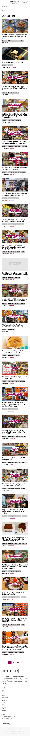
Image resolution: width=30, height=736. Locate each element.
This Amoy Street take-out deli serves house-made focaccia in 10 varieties (15, 168)
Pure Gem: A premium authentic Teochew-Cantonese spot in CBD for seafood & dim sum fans (15, 88)
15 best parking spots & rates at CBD (12, 62)
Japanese (23, 436)
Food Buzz (21, 40)
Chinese (17, 92)
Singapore (4, 40)
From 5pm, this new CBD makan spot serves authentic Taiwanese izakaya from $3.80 (14, 300)
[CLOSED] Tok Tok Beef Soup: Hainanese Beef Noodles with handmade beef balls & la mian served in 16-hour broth (15, 566)
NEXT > (18, 662)
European (17, 172)
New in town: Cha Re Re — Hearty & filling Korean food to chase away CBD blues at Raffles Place (14, 620)
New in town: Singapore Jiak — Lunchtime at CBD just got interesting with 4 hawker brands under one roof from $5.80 (15, 539)
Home (3, 6)
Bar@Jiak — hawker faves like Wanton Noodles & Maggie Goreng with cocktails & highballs (14, 511)
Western (23, 488)
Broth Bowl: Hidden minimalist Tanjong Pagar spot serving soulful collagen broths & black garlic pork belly (15, 115)
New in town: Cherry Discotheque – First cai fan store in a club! (14, 377)
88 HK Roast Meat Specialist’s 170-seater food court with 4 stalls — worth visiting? (14, 142)
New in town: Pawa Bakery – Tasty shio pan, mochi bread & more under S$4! (14, 352)
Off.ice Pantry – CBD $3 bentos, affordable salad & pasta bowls (14, 459)
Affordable (11, 40)
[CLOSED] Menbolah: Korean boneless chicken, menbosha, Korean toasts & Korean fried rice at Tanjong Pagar (14, 404)
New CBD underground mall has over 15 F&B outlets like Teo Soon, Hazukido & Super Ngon (15, 274)
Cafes (16, 40)
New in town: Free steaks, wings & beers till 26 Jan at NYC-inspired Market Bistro (14, 484)
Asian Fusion (18, 120)
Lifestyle (10, 65)
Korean (22, 251)
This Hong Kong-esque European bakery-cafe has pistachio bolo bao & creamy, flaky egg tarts (14, 36)
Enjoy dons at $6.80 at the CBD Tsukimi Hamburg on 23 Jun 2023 (13, 593)
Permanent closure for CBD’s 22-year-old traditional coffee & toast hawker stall (13, 220)
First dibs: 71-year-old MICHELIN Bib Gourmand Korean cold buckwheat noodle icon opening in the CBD (14, 247)
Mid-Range (11, 92)
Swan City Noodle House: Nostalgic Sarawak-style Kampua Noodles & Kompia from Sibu (15, 194)
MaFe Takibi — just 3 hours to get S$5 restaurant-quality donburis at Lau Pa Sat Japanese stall (13, 432)
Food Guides (11, 329)
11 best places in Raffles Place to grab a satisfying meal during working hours (13, 326)
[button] (3, 2)
